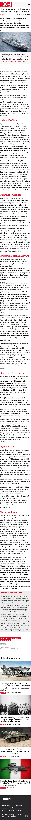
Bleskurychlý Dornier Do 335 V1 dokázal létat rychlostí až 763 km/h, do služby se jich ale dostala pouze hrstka (15, 687)
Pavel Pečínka (10, 692)
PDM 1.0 (16, 648)
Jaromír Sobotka (11, 724)
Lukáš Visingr (10, 756)
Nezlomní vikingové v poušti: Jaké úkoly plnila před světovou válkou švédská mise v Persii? (15, 719)
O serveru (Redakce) (14, 810)
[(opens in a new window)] (27, 811)
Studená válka (5, 640)
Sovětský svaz (15, 638)
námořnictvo (5, 638)
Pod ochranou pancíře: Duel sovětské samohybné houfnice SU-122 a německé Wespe (15, 751)
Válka (3, 692)
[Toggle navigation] (29, 4)
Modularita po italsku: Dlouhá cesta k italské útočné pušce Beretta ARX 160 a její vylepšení (15, 783)
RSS (12, 805)
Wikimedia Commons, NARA (7, 648)
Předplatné (6, 805)
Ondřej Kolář (20, 15)
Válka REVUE (3, 644)
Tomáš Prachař (11, 788)
